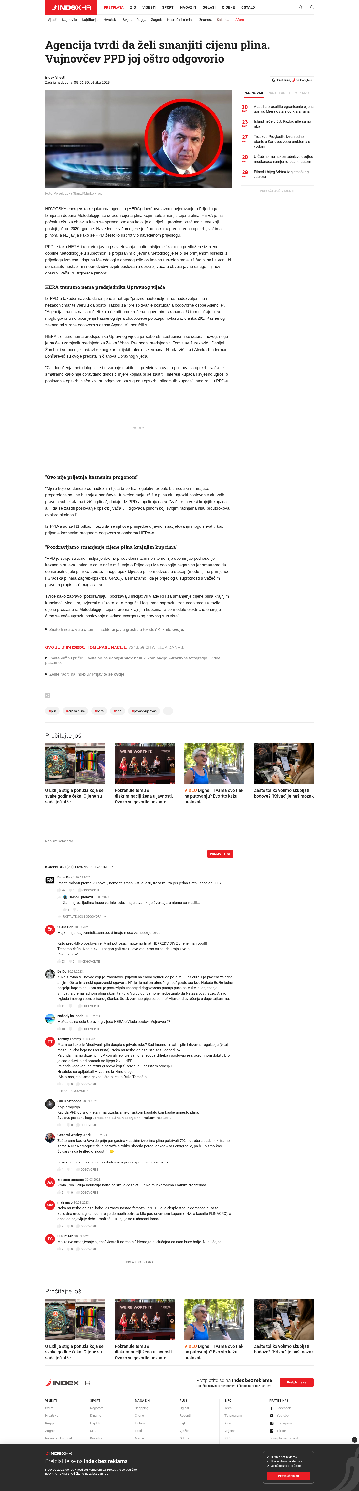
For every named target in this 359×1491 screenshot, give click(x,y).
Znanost (205, 20)
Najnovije (69, 20)
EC (50, 1239)
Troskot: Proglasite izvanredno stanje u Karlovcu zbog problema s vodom (282, 141)
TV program (233, 1415)
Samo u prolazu (81, 897)
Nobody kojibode (70, 1016)
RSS (227, 1438)
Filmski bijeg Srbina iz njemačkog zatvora (281, 174)
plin (52, 711)
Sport (168, 7)
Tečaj (228, 1408)
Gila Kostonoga (69, 1101)
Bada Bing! (65, 877)
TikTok (282, 1431)
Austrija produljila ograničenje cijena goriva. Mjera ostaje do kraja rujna (284, 109)
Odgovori (186, 1438)
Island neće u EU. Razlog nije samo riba (282, 124)
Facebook (284, 1408)
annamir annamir (70, 1179)
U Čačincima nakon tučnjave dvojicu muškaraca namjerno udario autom (283, 159)
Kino (227, 1423)
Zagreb (156, 20)
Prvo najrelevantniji (92, 867)
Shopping (141, 1408)
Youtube (283, 1415)
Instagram (284, 1423)
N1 (65, 235)
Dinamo (95, 1415)
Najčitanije (90, 20)
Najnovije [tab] (254, 93)
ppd (118, 711)
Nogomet (97, 1408)
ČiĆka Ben (65, 927)
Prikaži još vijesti (277, 191)
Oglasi (209, 7)
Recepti (185, 1415)
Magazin (142, 1400)
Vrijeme (230, 1431)
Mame (139, 1438)
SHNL (94, 1431)
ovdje (162, 658)
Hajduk (95, 1423)
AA (50, 1182)
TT (50, 1041)
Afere (239, 20)
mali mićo (65, 1202)
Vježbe (185, 1431)
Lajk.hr (185, 1423)
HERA (99, 711)
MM (50, 1205)
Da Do (61, 971)
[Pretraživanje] (310, 7)
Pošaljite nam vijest (283, 1438)
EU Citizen (65, 1236)
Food (138, 1431)
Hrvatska (111, 20)
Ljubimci (141, 1423)
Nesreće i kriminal (180, 20)
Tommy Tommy (69, 1039)
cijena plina (75, 711)
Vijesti (149, 7)
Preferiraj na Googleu (294, 80)
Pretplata (114, 7)
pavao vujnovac (144, 711)
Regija (141, 20)
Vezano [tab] (302, 93)
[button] (51, 762)
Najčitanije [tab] (279, 93)
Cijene (228, 7)
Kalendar (224, 20)
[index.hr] (71, 7)
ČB (50, 929)
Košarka (96, 1438)
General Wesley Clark (74, 1135)
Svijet (127, 20)
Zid (133, 7)
